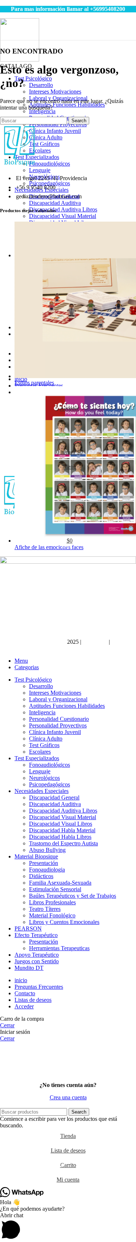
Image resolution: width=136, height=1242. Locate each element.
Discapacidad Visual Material (62, 216)
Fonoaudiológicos (49, 163)
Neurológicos (44, 778)
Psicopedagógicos (49, 183)
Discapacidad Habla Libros (60, 837)
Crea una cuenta (68, 1097)
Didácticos (41, 876)
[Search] (68, 423)
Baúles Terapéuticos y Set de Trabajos (72, 896)
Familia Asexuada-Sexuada (60, 883)
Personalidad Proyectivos (58, 725)
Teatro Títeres (45, 909)
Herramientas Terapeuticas (59, 948)
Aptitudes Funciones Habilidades (67, 105)
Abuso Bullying (47, 850)
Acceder (24, 1006)
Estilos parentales (34, 383)
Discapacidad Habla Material (62, 830)
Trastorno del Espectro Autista (63, 843)
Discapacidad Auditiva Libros (63, 209)
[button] (68, 1227)
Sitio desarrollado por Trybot (33, 642)
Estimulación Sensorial (55, 889)
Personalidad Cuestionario (59, 719)
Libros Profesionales (52, 902)
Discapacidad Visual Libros (60, 824)
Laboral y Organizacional (58, 699)
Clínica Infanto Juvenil (55, 131)
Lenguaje (39, 170)
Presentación (43, 863)
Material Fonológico (52, 915)
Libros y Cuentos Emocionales (64, 922)
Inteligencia (42, 111)
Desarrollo (41, 85)
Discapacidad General (54, 797)
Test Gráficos (44, 144)
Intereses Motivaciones (55, 91)
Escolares (40, 150)
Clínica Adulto (45, 137)
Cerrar (7, 1025)
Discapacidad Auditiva (55, 203)
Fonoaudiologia (47, 869)
